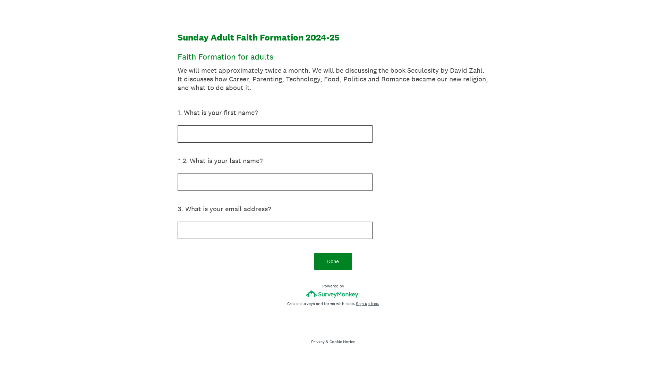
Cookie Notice (342, 342)
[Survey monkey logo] (333, 294)
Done (333, 261)
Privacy (318, 342)
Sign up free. (367, 303)
